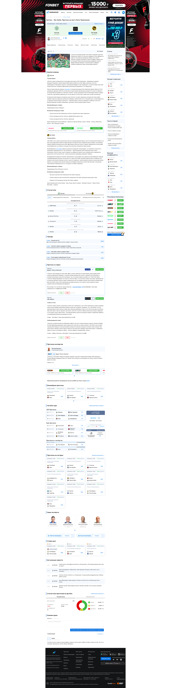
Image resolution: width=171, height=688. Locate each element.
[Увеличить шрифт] (51, 51)
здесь (88, 380)
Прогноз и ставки (85, 45)
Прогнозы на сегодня (78, 12)
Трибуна (66, 668)
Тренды (76, 45)
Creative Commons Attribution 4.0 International (74, 672)
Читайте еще (94, 45)
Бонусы (102, 12)
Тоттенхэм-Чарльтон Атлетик (95, 393)
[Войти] (119, 12)
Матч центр (79, 651)
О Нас (89, 654)
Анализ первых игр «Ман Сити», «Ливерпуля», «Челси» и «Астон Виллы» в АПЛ (115, 63)
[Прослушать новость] (97, 51)
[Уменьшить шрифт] (53, 51)
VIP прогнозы (91, 651)
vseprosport (52, 12)
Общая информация (51, 45)
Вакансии (90, 661)
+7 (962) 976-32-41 (108, 679)
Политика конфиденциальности (52, 665)
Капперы (78, 667)
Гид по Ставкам (80, 654)
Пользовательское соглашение (52, 667)
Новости (63, 12)
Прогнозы (69, 12)
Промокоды (91, 667)
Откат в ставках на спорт (114, 130)
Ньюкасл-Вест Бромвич (75, 393)
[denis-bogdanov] (103, 39)
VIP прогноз (95, 419)
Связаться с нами (106, 658)
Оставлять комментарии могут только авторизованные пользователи (87, 630)
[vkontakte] (117, 659)
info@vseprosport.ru (121, 679)
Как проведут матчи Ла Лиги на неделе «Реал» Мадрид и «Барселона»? (115, 56)
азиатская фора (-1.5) (78, 287)
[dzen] (121, 659)
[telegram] (113, 659)
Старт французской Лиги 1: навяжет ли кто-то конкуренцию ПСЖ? (115, 70)
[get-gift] (115, 12)
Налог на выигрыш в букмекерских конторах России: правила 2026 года (115, 126)
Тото (86, 12)
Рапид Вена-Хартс (55, 393)
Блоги (65, 665)
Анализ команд (61, 45)
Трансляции (79, 657)
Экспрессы (66, 660)
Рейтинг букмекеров (94, 12)
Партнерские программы (79, 660)
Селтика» (67, 89)
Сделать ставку (99, 269)
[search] (111, 12)
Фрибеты (90, 664)
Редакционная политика (92, 658)
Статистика (70, 45)
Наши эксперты (102, 45)
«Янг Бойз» (59, 148)
